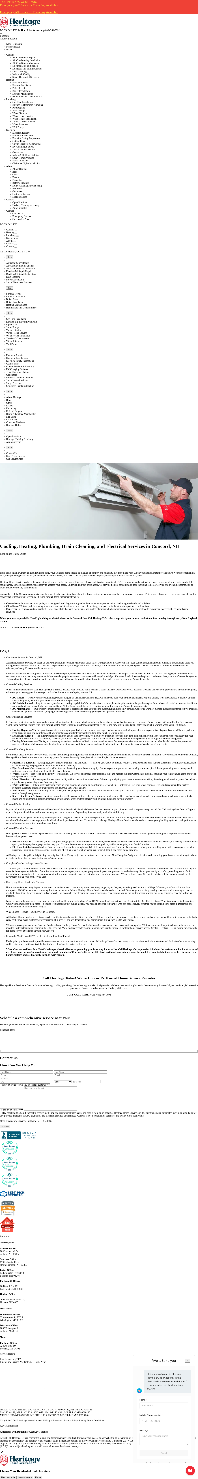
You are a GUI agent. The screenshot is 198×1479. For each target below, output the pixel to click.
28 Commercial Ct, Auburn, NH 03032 (9, 1252)
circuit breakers (84, 850)
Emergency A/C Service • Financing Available (29, 12)
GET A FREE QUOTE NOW (15, 251)
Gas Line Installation (22, 102)
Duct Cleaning (19, 71)
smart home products (127, 850)
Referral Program (20, 183)
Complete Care (84, 868)
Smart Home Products (23, 157)
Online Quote (19, 554)
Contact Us (17, 213)
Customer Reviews (21, 194)
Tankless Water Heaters (23, 121)
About (9, 166)
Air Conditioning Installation (26, 60)
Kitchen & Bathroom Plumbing (27, 105)
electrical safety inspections (157, 841)
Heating (10, 79)
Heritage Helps (19, 196)
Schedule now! (7, 1029)
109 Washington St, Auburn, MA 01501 (9, 1329)
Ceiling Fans (18, 141)
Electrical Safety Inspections (26, 138)
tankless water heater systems (138, 773)
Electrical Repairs (21, 132)
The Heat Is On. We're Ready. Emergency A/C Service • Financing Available (29, 3)
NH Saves (17, 188)
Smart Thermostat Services (25, 77)
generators (98, 850)
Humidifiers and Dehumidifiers (27, 96)
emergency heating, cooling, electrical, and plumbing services (160, 890)
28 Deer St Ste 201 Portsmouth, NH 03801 (11, 1287)
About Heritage (20, 169)
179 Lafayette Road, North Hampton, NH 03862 (13, 1263)
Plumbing (11, 99)
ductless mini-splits (49, 706)
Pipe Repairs (18, 107)
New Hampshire (14, 44)
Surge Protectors (20, 160)
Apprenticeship (19, 208)
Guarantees (17, 191)
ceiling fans (70, 850)
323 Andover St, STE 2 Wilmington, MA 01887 (11, 1318)
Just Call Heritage (166, 809)
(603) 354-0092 (44, 1121)
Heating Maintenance (22, 93)
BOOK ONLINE (8, 30)
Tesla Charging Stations (24, 149)
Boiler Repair (19, 88)
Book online (6, 554)
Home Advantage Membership (27, 185)
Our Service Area (20, 219)
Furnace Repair (19, 82)
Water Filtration (20, 113)
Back (9, 257)
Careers (10, 199)
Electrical (10, 130)
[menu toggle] (1, 33)
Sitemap (82, 1420)
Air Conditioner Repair (23, 57)
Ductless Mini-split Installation (27, 68)
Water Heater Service (22, 116)
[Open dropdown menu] (16, 230)
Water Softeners (20, 124)
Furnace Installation (22, 85)
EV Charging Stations (23, 146)
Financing (17, 180)
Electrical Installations (23, 135)
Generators (17, 152)
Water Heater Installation (24, 118)
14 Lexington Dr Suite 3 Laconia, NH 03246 (12, 1274)
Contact (10, 210)
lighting (108, 850)
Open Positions (19, 202)
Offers (15, 174)
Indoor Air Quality (21, 74)
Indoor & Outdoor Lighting (25, 155)
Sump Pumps (18, 110)
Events (15, 177)
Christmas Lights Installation (26, 163)
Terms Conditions (95, 1420)
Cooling (10, 54)
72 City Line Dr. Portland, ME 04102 (10, 1347)
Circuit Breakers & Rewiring (26, 144)
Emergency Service (21, 216)
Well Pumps (18, 127)
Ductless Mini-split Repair (25, 66)
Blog (14, 171)
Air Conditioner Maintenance (26, 63)
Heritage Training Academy (25, 205)
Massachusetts (13, 46)
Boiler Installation (21, 91)
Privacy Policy (71, 1420)
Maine (9, 49)
